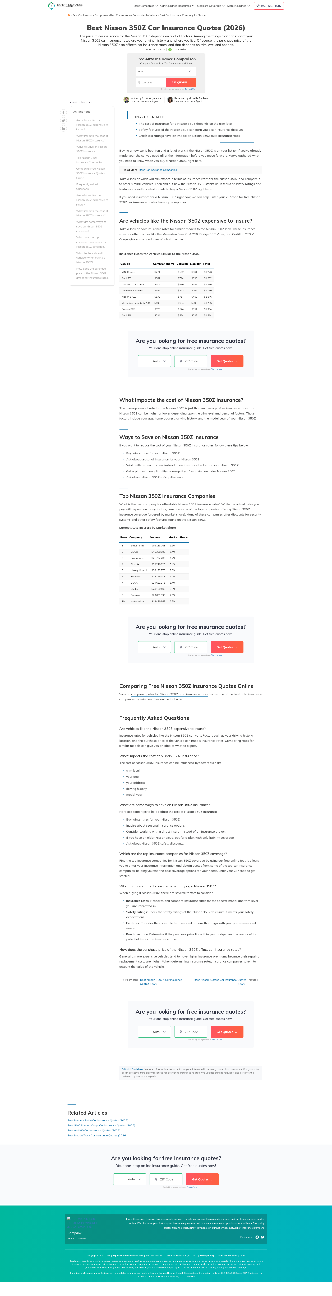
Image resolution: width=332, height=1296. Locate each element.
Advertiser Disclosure (81, 102)
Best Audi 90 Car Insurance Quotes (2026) (93, 1130)
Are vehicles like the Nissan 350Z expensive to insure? (92, 124)
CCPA (242, 1255)
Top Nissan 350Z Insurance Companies (89, 160)
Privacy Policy (207, 1255)
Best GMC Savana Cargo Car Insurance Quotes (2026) (101, 1125)
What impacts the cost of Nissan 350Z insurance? (92, 138)
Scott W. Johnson (152, 98)
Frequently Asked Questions (87, 187)
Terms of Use (190, 89)
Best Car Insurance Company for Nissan (183, 15)
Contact (82, 1238)
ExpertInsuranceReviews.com (128, 1255)
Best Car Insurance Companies (90, 15)
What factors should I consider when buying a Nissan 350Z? (90, 257)
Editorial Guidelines (132, 1069)
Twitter (263, 1237)
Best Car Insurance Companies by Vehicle (134, 15)
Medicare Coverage (209, 5)
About (71, 1238)
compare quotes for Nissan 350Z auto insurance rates (169, 694)
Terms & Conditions (227, 1255)
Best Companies (144, 5)
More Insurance (236, 5)
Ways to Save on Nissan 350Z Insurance (91, 149)
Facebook (257, 1237)
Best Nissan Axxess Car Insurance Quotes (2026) (220, 981)
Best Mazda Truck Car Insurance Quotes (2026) (97, 1135)
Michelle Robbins (198, 98)
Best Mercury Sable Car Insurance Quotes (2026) (97, 1120)
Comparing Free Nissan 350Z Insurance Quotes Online (90, 173)
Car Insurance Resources (175, 5)
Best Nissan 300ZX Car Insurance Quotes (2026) (161, 981)
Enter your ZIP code (224, 197)
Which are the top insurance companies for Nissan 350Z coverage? (91, 242)
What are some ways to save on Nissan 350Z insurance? (91, 226)
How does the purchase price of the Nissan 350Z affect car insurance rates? (92, 273)
